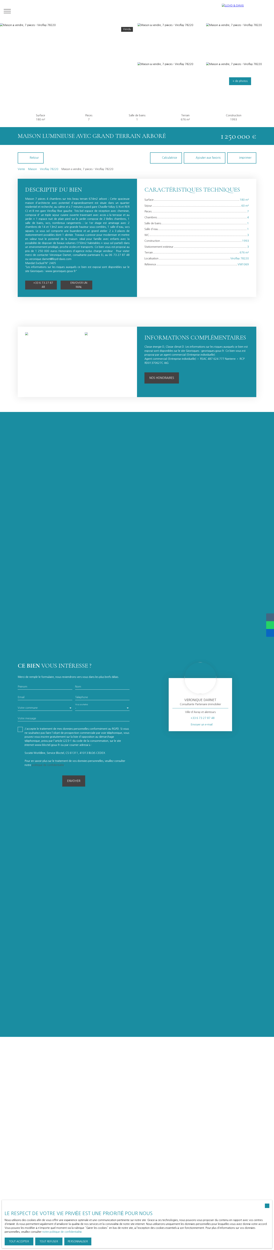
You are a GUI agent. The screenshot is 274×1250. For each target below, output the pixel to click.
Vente (21, 169)
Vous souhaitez (81, 705)
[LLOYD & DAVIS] (246, 11)
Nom (78, 686)
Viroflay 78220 (49, 169)
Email (21, 697)
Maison (32, 169)
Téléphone (81, 697)
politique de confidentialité (48, 765)
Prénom (22, 686)
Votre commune (28, 707)
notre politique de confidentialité (62, 1231)
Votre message (27, 718)
